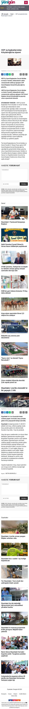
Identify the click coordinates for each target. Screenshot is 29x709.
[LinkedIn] (7, 74)
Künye (10, 694)
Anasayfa (5, 14)
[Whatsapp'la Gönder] (10, 74)
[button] (21, 74)
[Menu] (26, 2)
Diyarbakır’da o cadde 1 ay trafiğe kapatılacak (16, 8)
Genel (11, 14)
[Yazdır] (13, 74)
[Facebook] (2, 74)
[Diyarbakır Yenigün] (8, 2)
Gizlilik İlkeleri (22, 694)
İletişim (15, 694)
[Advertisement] (14, 33)
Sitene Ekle (14, 696)
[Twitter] (5, 74)
